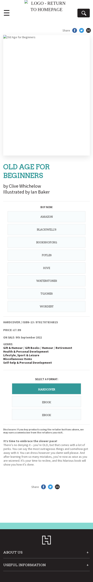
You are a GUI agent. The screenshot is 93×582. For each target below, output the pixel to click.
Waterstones (46, 280)
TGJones (46, 293)
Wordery (46, 306)
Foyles (46, 255)
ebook (46, 402)
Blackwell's (46, 229)
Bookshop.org (46, 242)
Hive (46, 268)
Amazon (46, 216)
